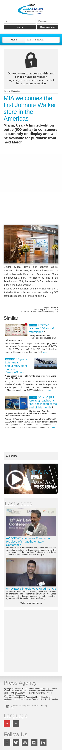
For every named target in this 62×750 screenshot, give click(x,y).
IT (16, 724)
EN (7, 724)
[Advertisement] (31, 190)
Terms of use (9, 708)
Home (6, 91)
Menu (14, 39)
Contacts (35, 706)
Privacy (44, 706)
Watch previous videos (31, 603)
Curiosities (15, 91)
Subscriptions (24, 706)
